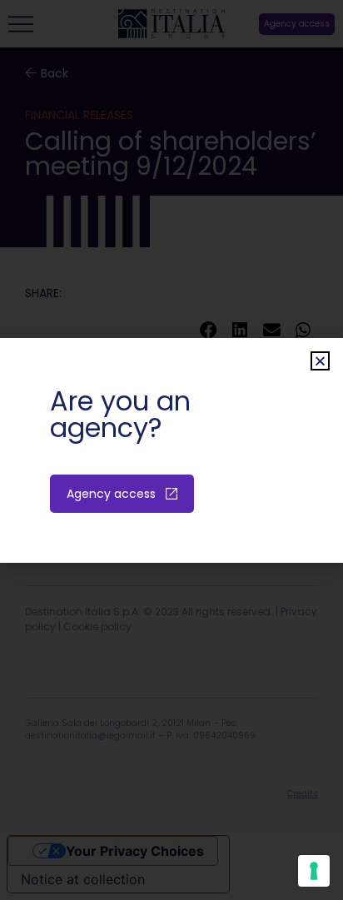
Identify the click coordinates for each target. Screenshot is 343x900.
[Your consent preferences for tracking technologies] (314, 871)
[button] (320, 361)
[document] (171, 450)
